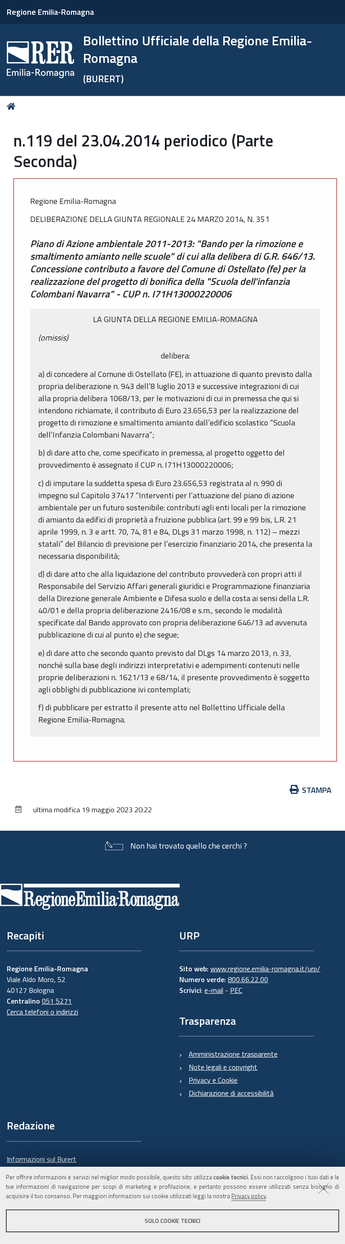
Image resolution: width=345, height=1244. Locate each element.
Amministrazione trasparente (233, 1054)
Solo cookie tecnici (172, 1220)
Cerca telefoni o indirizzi (42, 1011)
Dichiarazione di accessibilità (231, 1093)
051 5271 (57, 1001)
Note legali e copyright (223, 1067)
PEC (236, 990)
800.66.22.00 (248, 979)
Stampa (317, 790)
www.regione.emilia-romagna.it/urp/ (265, 968)
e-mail (213, 990)
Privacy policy (248, 1195)
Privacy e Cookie (213, 1080)
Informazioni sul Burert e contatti (41, 1164)
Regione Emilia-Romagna (50, 12)
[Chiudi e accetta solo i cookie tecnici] (323, 1188)
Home (13, 106)
